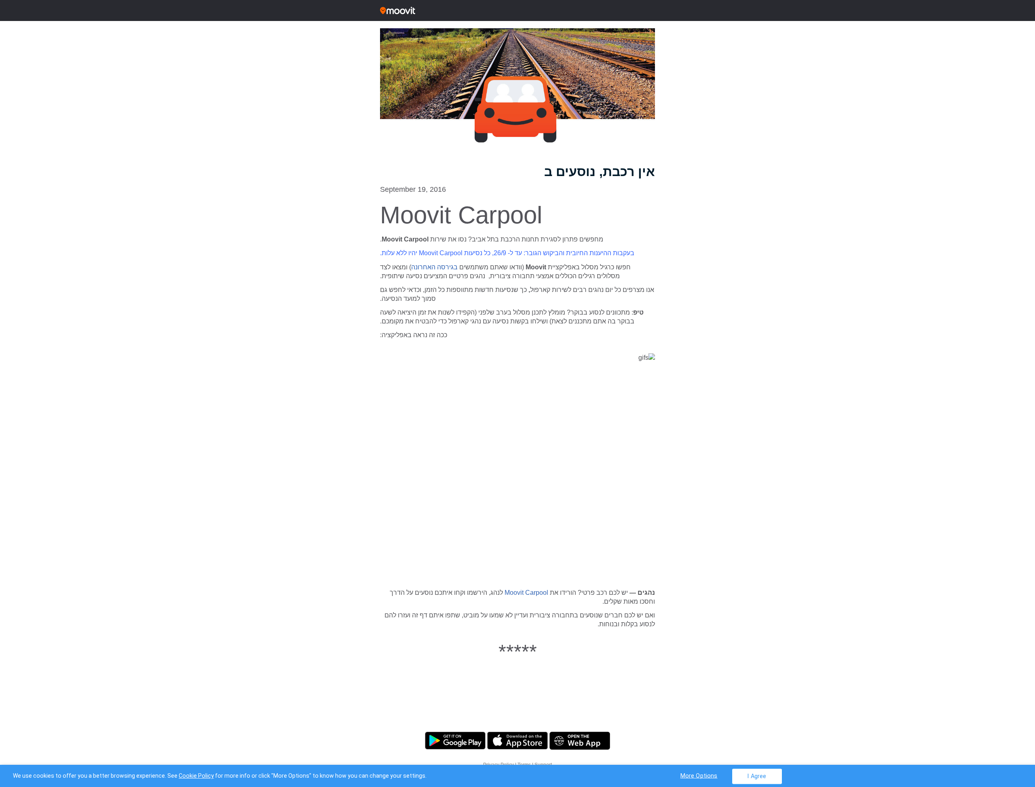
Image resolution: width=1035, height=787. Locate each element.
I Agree (756, 775)
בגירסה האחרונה (434, 267)
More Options (699, 775)
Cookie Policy (196, 775)
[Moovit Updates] (517, 10)
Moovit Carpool (527, 592)
